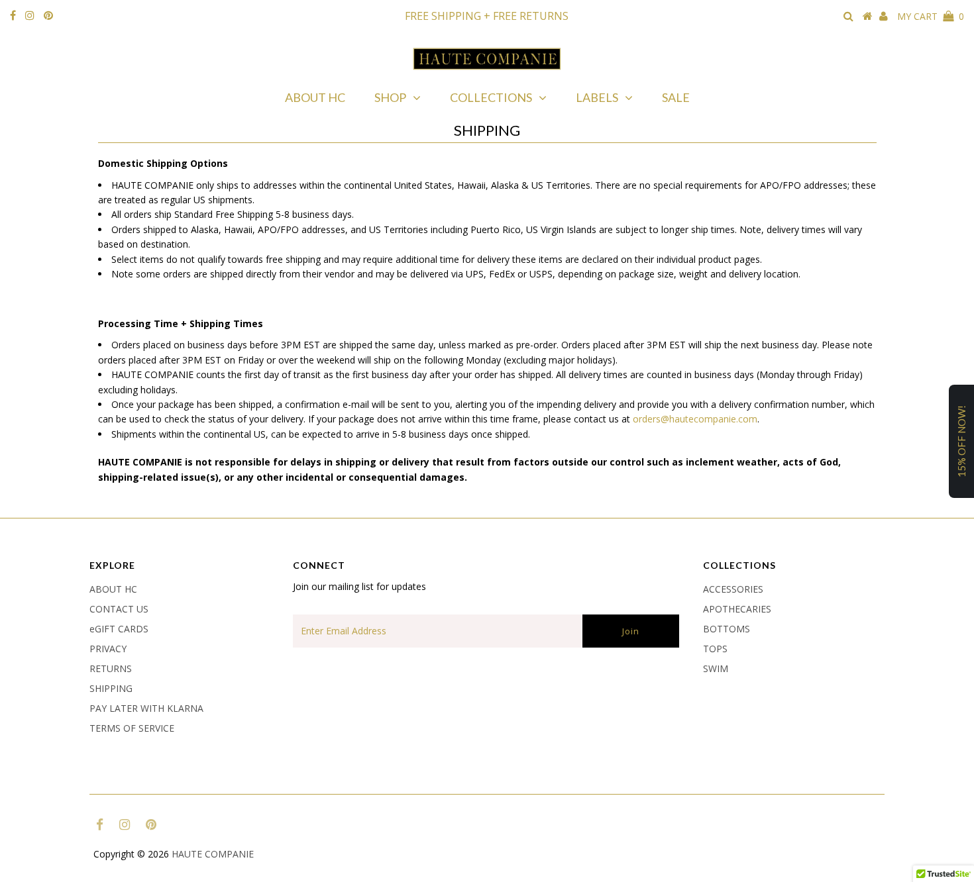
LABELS (597, 97)
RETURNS (110, 668)
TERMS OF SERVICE (131, 728)
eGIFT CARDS (118, 628)
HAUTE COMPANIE (213, 854)
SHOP (390, 97)
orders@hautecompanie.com (695, 419)
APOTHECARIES (737, 609)
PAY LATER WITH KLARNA (146, 708)
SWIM (715, 668)
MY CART (930, 16)
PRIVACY (108, 648)
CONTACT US (118, 609)
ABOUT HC (315, 97)
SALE (676, 97)
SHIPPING (111, 688)
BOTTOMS (726, 628)
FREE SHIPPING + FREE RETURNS (486, 16)
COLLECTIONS (491, 97)
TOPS (715, 648)
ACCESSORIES (733, 589)
